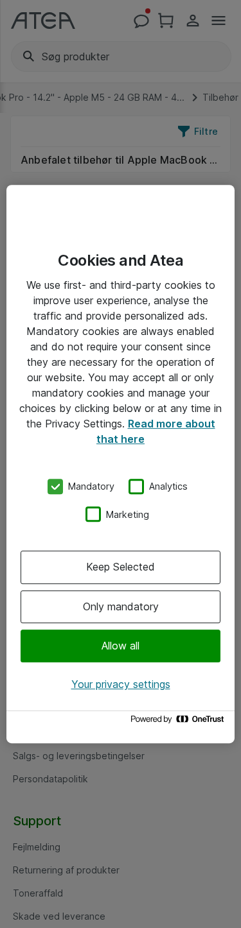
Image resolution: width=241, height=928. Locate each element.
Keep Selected (120, 566)
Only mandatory (121, 606)
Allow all (120, 645)
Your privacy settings (120, 684)
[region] (120, 464)
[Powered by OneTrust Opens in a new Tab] (179, 722)
